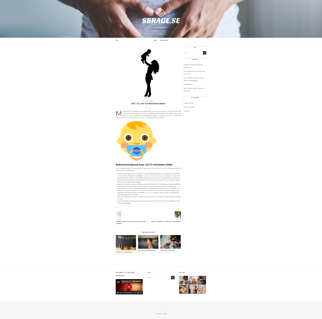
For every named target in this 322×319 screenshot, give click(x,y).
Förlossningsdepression (147, 250)
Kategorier (164, 40)
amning (174, 176)
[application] (129, 286)
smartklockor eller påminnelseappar (152, 176)
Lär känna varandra (167, 250)
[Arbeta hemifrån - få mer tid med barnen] (178, 214)
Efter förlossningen (189, 107)
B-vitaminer (149, 192)
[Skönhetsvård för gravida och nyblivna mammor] (119, 214)
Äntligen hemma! (148, 101)
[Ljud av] (138, 293)
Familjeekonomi (188, 84)
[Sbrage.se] (161, 17)
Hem (155, 40)
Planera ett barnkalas (124, 252)
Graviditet (186, 111)
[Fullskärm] (141, 293)
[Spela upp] (118, 293)
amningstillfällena (122, 176)
